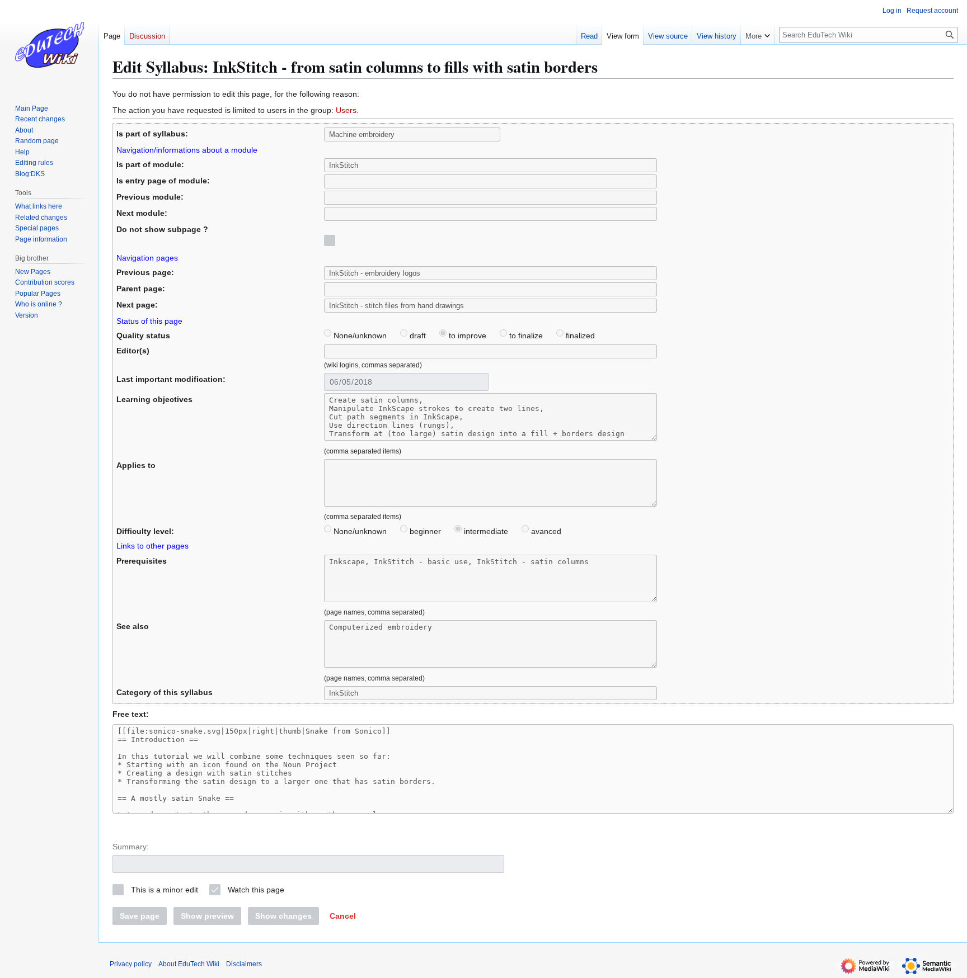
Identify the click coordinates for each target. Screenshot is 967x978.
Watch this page (256, 889)
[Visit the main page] (49, 44)
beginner (424, 531)
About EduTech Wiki (188, 964)
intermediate (485, 531)
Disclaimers (244, 964)
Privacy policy (131, 964)
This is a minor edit (164, 889)
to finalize (525, 335)
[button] (343, 916)
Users (346, 110)
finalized (579, 335)
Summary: (130, 846)
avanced (545, 531)
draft (416, 335)
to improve (466, 335)
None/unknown (359, 335)
